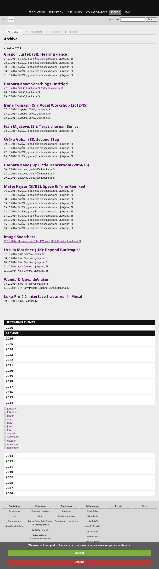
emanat (79, 4)
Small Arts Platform (14, 526)
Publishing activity (66, 516)
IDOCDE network (40, 530)
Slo (4, 19)
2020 (9, 370)
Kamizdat (66, 511)
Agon (40, 516)
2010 (9, 472)
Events (115, 12)
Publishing (74, 12)
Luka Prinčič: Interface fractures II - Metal (43, 296)
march (10, 415)
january (11, 408)
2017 (9, 386)
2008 (9, 482)
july (9, 430)
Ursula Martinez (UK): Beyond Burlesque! (42, 249)
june (9, 426)
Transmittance (14, 521)
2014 (9, 402)
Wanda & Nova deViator (26, 279)
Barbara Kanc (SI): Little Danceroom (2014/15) (46, 164)
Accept (79, 552)
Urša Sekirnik (92, 541)
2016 (9, 392)
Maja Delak (92, 511)
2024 (9, 349)
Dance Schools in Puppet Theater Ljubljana (40, 523)
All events (14, 32)
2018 (9, 381)
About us (114, 20)
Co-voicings (14, 511)
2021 (9, 365)
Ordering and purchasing (66, 521)
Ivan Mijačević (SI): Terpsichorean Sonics (41, 126)
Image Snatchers (19, 236)
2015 (9, 397)
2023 (9, 354)
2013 (9, 456)
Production (37, 12)
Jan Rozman (93, 531)
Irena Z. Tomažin (93, 526)
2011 (9, 466)
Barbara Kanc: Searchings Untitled (36, 83)
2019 (9, 376)
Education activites (40, 511)
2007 (9, 488)
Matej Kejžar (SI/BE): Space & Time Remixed (44, 186)
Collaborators (96, 12)
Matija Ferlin (92, 516)
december (13, 447)
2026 (9, 327)
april (9, 419)
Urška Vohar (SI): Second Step (31, 139)
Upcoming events (21, 322)
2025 (9, 344)
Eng (11, 19)
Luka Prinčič (92, 521)
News (127, 12)
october (11, 440)
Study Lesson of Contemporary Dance (40, 537)
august (11, 433)
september (13, 437)
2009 (9, 477)
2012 (9, 461)
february (12, 412)
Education (56, 12)
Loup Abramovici (92, 536)
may (9, 423)
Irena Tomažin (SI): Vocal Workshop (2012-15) (45, 105)
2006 (9, 493)
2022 (9, 360)
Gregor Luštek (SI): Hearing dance (35, 54)
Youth (14, 516)
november (13, 444)
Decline (79, 561)
